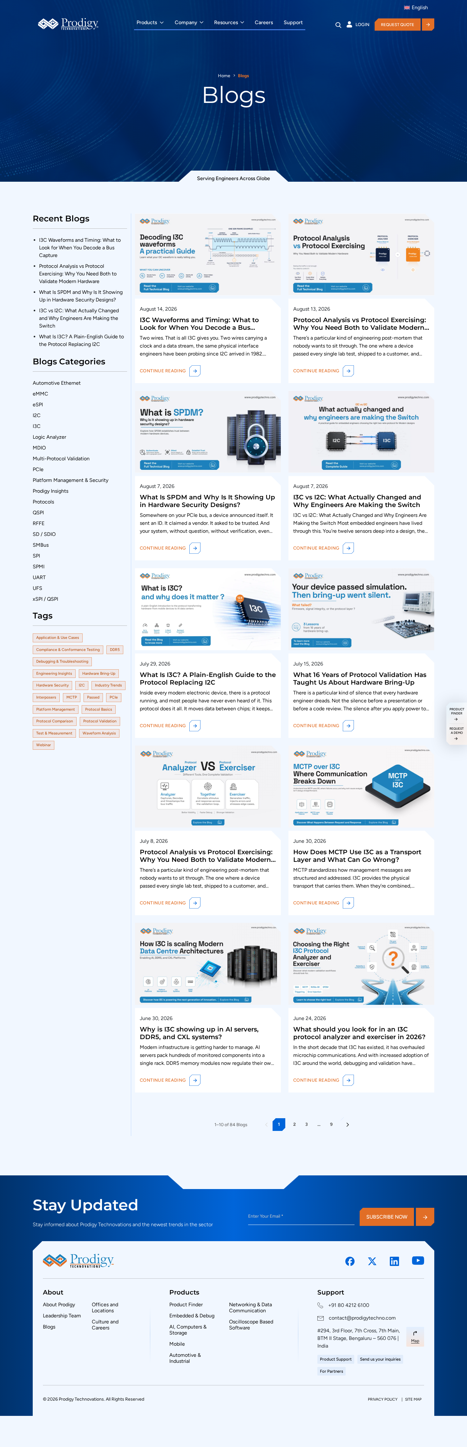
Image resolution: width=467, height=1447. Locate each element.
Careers (264, 22)
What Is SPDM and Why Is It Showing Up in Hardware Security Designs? (207, 501)
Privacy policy (383, 1399)
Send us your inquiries (380, 1359)
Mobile (177, 1344)
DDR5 (115, 649)
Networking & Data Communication (250, 1308)
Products (147, 22)
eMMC (40, 394)
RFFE (38, 523)
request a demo (457, 730)
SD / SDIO (44, 534)
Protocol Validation (100, 721)
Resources (226, 22)
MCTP (71, 697)
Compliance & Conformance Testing (68, 649)
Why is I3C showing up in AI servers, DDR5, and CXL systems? (199, 1033)
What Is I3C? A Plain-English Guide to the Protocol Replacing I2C (208, 678)
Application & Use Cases (57, 637)
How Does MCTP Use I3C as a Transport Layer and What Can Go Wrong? (357, 855)
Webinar (43, 745)
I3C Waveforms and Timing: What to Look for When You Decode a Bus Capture (80, 247)
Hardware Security (52, 685)
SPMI (38, 567)
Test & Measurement (54, 733)
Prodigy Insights (50, 491)
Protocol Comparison (54, 721)
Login (362, 24)
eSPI (38, 405)
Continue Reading (163, 371)
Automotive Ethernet (57, 383)
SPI (36, 556)
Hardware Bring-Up (98, 673)
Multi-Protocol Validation (61, 459)
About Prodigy (59, 1305)
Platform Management (55, 709)
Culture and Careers (105, 1325)
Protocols (43, 502)
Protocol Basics (98, 709)
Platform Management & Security (70, 480)
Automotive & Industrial (185, 1358)
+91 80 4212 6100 (348, 1305)
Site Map (413, 1399)
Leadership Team (62, 1316)
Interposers (46, 697)
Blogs (49, 1327)
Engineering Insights (54, 673)
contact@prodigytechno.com (362, 1318)
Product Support (336, 1359)
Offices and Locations (105, 1308)
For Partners (331, 1371)
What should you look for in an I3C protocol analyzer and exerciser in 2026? (359, 1033)
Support (293, 22)
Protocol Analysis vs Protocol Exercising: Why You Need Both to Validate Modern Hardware (78, 273)
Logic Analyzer (49, 437)
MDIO (39, 448)
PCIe (38, 469)
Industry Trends (108, 685)
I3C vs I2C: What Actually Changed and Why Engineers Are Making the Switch (79, 318)
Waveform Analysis (99, 733)
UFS (37, 588)
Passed (93, 697)
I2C (37, 415)
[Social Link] (350, 1261)
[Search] (338, 25)
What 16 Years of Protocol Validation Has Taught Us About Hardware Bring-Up (359, 678)
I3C (37, 426)
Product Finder (186, 1305)
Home (224, 75)
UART (39, 577)
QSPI (38, 513)
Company (186, 22)
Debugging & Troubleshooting (62, 661)
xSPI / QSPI (45, 599)
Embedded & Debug (191, 1316)
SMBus (41, 545)
